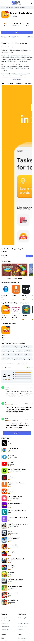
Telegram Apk (5, 626)
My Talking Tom (23, 618)
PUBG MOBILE (22, 626)
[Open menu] (2, 3)
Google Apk (4, 618)
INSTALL (17, 32)
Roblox (20, 629)
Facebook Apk (5, 621)
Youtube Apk (5, 629)
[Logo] (16, 3)
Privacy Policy (22, 638)
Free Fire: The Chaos (24, 624)
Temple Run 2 (22, 621)
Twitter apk (4, 624)
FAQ (2, 638)
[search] (31, 3)
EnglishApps (14, 16)
